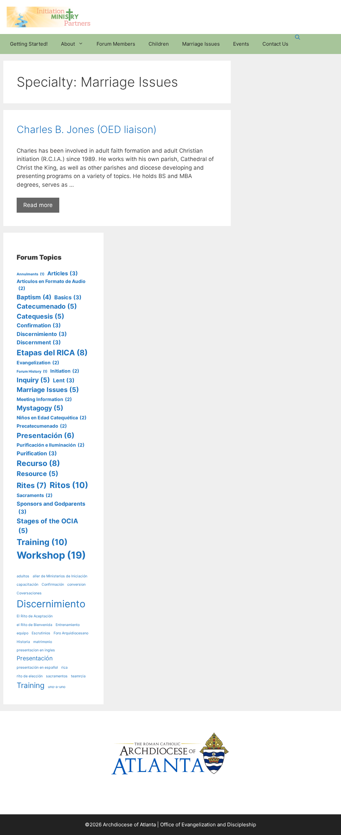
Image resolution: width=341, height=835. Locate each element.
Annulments (30, 274)
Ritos (69, 485)
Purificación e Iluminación (51, 445)
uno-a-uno (56, 687)
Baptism (34, 297)
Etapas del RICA (52, 352)
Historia (23, 642)
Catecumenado (47, 306)
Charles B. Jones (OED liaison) (87, 129)
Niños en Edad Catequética (52, 417)
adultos (23, 576)
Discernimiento (42, 334)
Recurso (38, 463)
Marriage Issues (201, 44)
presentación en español (37, 667)
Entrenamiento (68, 625)
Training (42, 542)
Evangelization (38, 362)
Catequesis (40, 316)
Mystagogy (40, 408)
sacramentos (57, 676)
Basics (68, 297)
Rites (32, 485)
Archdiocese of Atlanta (129, 824)
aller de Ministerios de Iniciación (60, 576)
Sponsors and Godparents (51, 507)
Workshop (51, 555)
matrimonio (42, 642)
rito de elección (30, 676)
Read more (38, 205)
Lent (64, 380)
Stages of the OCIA (47, 526)
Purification (37, 453)
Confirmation (39, 325)
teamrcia (78, 676)
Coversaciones (29, 593)
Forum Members (116, 44)
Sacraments (35, 495)
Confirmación (53, 584)
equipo (22, 633)
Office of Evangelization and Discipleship (208, 824)
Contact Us (275, 44)
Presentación (46, 435)
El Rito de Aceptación (35, 616)
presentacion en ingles (36, 650)
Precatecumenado (42, 426)
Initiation (64, 371)
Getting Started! (29, 44)
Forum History (32, 371)
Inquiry (33, 380)
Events (241, 44)
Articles (62, 273)
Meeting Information (44, 399)
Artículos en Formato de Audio (51, 284)
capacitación (27, 584)
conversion (76, 584)
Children (159, 44)
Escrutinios (41, 633)
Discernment (39, 342)
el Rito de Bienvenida (34, 625)
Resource (37, 474)
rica (64, 667)
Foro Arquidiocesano (71, 633)
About (68, 44)
